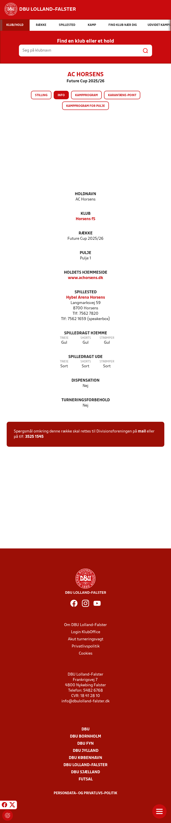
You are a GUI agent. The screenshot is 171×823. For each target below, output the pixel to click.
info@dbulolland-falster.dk (85, 701)
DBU (85, 729)
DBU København (85, 758)
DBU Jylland (85, 751)
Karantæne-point (122, 95)
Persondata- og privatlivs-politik (85, 793)
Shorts (85, 338)
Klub (86, 214)
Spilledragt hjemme (85, 333)
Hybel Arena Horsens (85, 298)
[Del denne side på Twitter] (12, 805)
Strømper (107, 338)
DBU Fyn (85, 744)
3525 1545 (34, 437)
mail (142, 431)
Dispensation (85, 381)
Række (86, 233)
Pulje (85, 253)
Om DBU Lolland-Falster (85, 625)
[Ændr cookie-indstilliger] (7, 815)
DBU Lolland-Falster (85, 765)
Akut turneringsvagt (85, 639)
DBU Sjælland (85, 772)
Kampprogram (86, 95)
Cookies (85, 654)
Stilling (41, 95)
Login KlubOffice (85, 632)
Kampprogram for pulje (85, 106)
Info (61, 95)
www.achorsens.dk (85, 278)
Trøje (64, 338)
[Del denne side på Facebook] (4, 805)
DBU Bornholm (85, 736)
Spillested (86, 292)
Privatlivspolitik (86, 646)
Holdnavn (85, 194)
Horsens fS (85, 219)
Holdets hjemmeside (85, 273)
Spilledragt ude (85, 357)
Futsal (86, 779)
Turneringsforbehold (85, 400)
